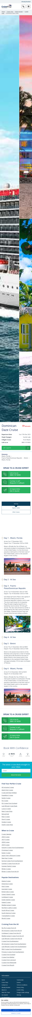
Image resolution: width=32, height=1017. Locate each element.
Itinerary (16, 504)
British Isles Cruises (8, 892)
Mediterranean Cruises (9, 905)
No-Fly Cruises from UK (9, 928)
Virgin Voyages (19, 11)
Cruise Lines (10, 11)
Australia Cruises (7, 889)
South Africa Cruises (8, 910)
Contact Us (5, 985)
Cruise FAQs (5, 982)
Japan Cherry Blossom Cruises (11, 855)
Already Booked (25, 1)
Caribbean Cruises (7, 897)
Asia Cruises (5, 886)
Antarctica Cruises (7, 884)
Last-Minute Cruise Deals (9, 806)
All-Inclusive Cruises (8, 787)
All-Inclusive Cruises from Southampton (14, 944)
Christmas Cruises (7, 850)
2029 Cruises (6, 845)
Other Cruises (16, 512)
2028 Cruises (6, 842)
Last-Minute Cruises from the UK (12, 939)
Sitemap (19, 995)
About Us (4, 990)
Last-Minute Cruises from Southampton (14, 947)
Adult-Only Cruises (7, 790)
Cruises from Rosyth (8, 965)
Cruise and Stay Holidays (9, 793)
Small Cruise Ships (7, 825)
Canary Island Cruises (8, 894)
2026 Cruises (6, 837)
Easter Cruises (6, 853)
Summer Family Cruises (9, 866)
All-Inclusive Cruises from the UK (12, 931)
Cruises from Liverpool (9, 960)
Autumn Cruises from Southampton (13, 847)
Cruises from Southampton (10, 941)
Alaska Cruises (6, 881)
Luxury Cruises (6, 809)
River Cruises (6, 817)
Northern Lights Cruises (9, 908)
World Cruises (6, 918)
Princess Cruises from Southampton (13, 952)
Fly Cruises (5, 801)
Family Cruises (6, 798)
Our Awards (5, 995)
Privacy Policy (20, 987)
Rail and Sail (5, 814)
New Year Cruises (7, 858)
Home (3, 11)
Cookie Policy (20, 990)
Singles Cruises (6, 822)
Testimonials (20, 980)
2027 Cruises (6, 839)
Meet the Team (6, 992)
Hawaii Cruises (6, 902)
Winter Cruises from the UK (10, 871)
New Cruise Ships (7, 811)
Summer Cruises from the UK (11, 863)
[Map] (16, 525)
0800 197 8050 (26, 442)
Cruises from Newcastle (9, 962)
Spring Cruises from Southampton (12, 861)
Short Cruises (6, 819)
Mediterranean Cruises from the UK (13, 936)
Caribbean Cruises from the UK (11, 933)
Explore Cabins (16, 508)
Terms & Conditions (22, 985)
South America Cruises (9, 913)
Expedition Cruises (7, 795)
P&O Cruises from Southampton (11, 949)
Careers (19, 982)
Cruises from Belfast (8, 957)
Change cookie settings (23, 992)
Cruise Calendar (6, 834)
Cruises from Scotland (8, 954)
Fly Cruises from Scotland (9, 803)
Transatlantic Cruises (8, 916)
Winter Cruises (6, 869)
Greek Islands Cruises (8, 900)
